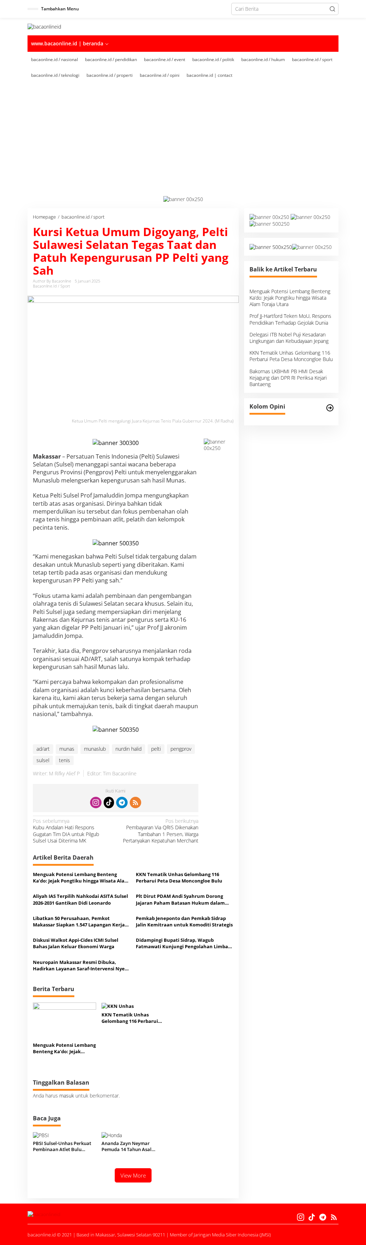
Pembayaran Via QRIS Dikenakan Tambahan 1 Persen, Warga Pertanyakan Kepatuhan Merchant (160, 831)
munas (66, 748)
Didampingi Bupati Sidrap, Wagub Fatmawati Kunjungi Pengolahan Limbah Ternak (183, 943)
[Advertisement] (183, 142)
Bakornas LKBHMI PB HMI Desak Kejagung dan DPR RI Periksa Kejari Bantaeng (288, 378)
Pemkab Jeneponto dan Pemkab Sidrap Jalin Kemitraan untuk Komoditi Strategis (184, 921)
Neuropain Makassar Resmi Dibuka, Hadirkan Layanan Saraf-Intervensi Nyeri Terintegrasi (80, 965)
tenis (64, 760)
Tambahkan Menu (60, 9)
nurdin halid (128, 748)
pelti (156, 748)
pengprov (180, 748)
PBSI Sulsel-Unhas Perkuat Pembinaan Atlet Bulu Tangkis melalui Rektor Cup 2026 (63, 1146)
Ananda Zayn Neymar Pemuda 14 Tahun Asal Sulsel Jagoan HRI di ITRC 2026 (129, 1146)
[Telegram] (122, 802)
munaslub (95, 748)
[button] (332, 9)
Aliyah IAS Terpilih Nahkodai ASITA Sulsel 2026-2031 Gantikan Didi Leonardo (80, 899)
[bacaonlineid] (44, 26)
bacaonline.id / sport (51, 286)
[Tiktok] (109, 802)
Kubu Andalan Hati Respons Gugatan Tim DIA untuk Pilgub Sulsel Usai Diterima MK (66, 831)
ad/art (43, 748)
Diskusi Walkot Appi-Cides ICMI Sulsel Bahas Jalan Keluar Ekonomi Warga (75, 943)
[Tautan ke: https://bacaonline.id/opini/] (330, 408)
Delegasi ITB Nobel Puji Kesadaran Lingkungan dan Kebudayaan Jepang (288, 337)
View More (133, 1175)
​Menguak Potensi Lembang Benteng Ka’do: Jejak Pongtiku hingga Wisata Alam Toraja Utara (81, 877)
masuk (66, 1095)
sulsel (42, 760)
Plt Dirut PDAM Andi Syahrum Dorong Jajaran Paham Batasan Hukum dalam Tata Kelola (180, 899)
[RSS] (135, 802)
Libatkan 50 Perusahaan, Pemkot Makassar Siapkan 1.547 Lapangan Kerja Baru (79, 921)
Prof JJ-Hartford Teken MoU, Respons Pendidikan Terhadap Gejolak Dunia (290, 319)
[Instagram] (96, 802)
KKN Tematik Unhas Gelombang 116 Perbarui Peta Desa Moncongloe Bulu (179, 877)
